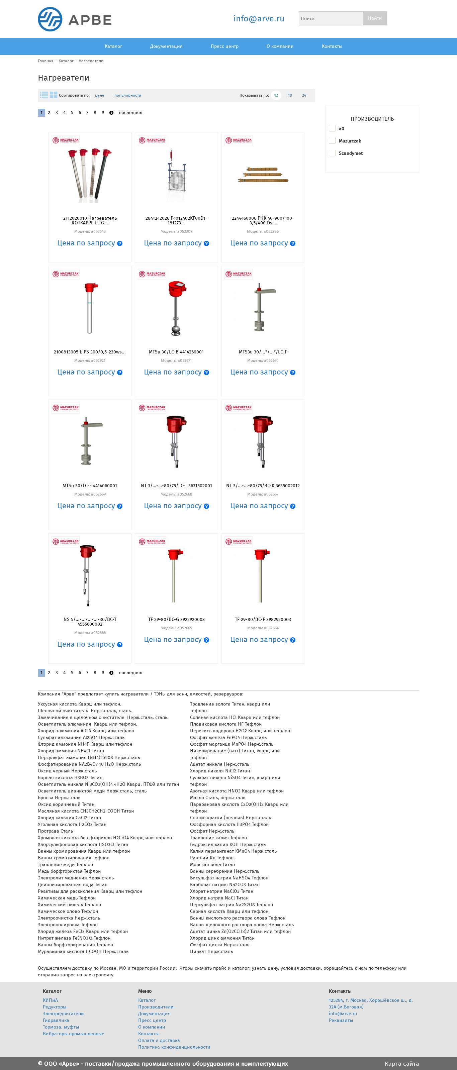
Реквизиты (341, 1020)
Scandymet (351, 153)
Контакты (332, 46)
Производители (156, 1007)
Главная (46, 61)
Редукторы (54, 1007)
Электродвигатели (63, 1013)
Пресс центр (225, 46)
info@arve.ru (259, 19)
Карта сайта (402, 1064)
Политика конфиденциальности (174, 1047)
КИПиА (50, 1000)
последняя (131, 112)
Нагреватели (91, 61)
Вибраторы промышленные (73, 1034)
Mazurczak (350, 141)
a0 (341, 128)
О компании (280, 46)
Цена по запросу (87, 242)
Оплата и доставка (159, 1040)
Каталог (113, 46)
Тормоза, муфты (61, 1027)
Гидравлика (56, 1020)
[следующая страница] (111, 113)
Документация (166, 46)
